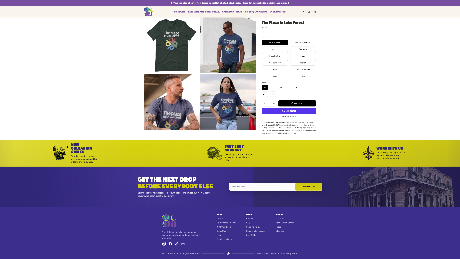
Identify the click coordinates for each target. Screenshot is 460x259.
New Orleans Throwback (228, 222)
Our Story (280, 218)
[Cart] (314, 11)
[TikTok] (177, 244)
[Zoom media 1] (172, 45)
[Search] (304, 11)
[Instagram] (164, 244)
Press (278, 227)
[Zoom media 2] (228, 45)
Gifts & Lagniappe (224, 239)
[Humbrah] (169, 220)
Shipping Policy (253, 227)
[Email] (183, 244)
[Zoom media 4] (228, 102)
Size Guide (251, 235)
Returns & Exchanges (255, 231)
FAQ (248, 222)
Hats (219, 235)
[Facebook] (170, 244)
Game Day (221, 231)
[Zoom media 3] (172, 102)
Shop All (220, 218)
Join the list (308, 187)
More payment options (289, 116)
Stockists (280, 231)
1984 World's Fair (224, 227)
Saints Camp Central (285, 222)
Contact (249, 218)
